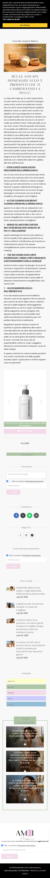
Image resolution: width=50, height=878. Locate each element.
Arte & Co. (11, 681)
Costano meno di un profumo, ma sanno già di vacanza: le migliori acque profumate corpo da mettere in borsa (29, 626)
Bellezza (11, 687)
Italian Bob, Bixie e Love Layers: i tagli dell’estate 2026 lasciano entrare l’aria (30, 590)
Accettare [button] (25, 25)
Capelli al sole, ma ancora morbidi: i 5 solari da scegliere (29, 607)
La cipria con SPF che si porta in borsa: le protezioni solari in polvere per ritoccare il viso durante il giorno (30, 648)
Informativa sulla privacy (34, 481)
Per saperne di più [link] (11, 19)
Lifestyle (11, 693)
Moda (10, 698)
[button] (9, 402)
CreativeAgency (34, 867)
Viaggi (10, 704)
